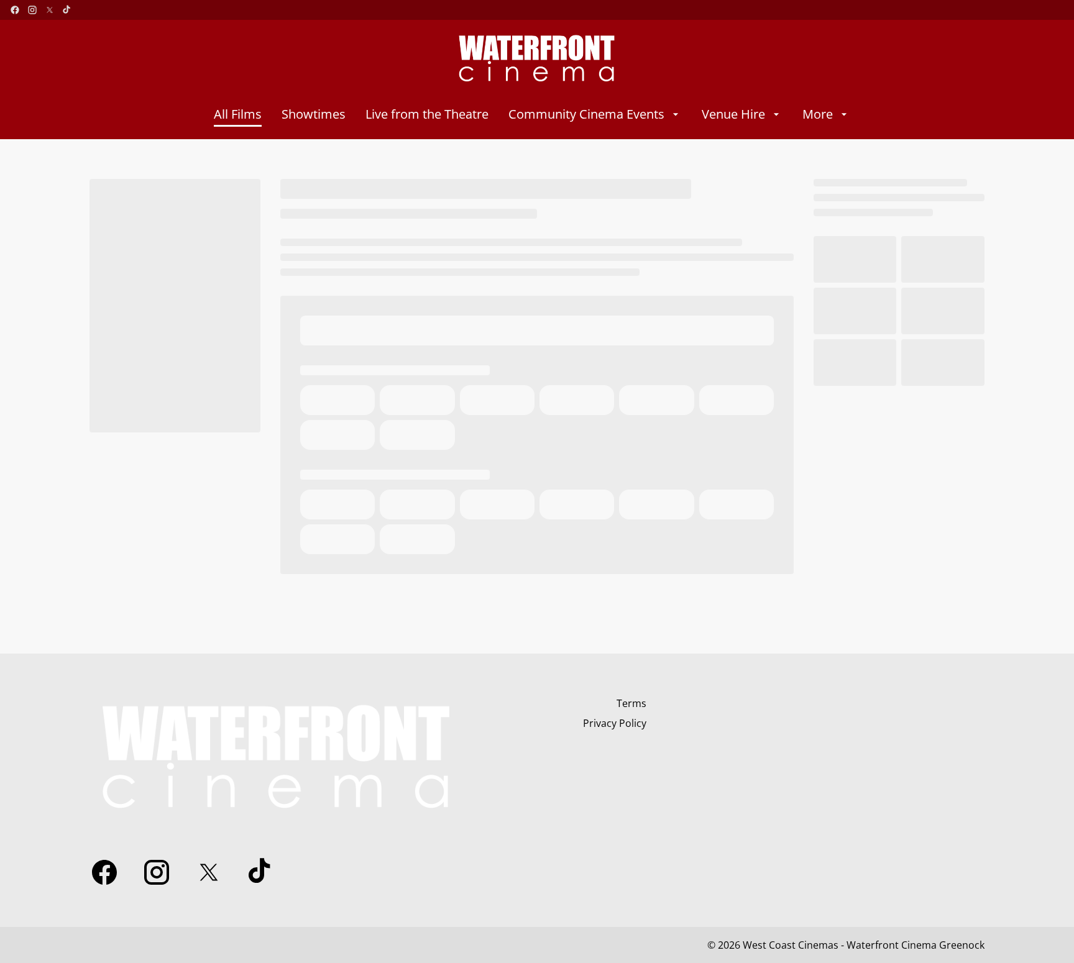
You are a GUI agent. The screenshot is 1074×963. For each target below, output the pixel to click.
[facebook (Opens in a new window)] (15, 10)
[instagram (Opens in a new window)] (32, 10)
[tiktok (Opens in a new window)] (67, 10)
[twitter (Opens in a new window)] (50, 10)
